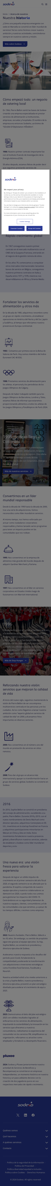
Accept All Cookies (34, 228)
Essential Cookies (16, 228)
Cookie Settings (25, 221)
